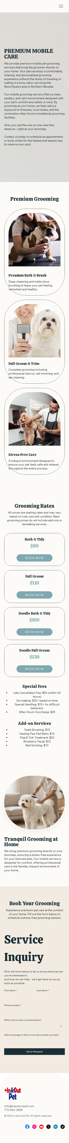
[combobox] (34, 1026)
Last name (42, 990)
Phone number (12, 1005)
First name (10, 990)
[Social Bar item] (27, 1127)
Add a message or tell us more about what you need (31, 1034)
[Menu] (61, 6)
